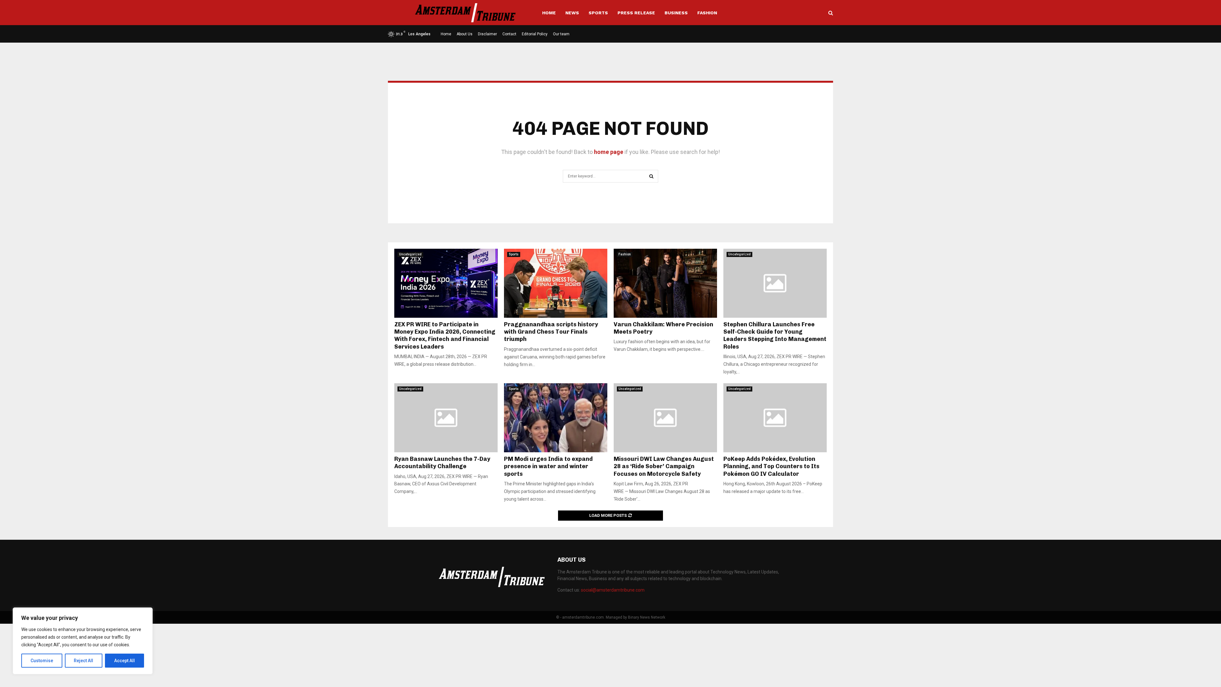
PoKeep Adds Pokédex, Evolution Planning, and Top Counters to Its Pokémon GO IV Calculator (771, 466)
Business (676, 12)
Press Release (636, 12)
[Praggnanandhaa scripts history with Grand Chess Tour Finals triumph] (555, 283)
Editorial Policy (535, 34)
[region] (83, 640)
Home (549, 12)
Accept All (124, 660)
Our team (561, 34)
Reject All (83, 660)
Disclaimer (487, 34)
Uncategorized (410, 254)
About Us (465, 34)
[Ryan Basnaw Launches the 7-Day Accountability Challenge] (446, 417)
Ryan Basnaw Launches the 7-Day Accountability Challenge (442, 462)
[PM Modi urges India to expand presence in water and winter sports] (555, 417)
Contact (509, 34)
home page (608, 152)
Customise (42, 660)
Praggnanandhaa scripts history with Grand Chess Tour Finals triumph (551, 332)
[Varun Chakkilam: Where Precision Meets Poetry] (665, 283)
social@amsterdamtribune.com (613, 590)
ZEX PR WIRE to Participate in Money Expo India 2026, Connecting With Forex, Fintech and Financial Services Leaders (444, 335)
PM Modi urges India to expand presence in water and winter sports (548, 466)
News (572, 12)
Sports (598, 12)
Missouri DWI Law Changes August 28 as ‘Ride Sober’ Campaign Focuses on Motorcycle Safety (664, 466)
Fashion (707, 12)
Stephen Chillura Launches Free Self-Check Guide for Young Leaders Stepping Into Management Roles (774, 335)
